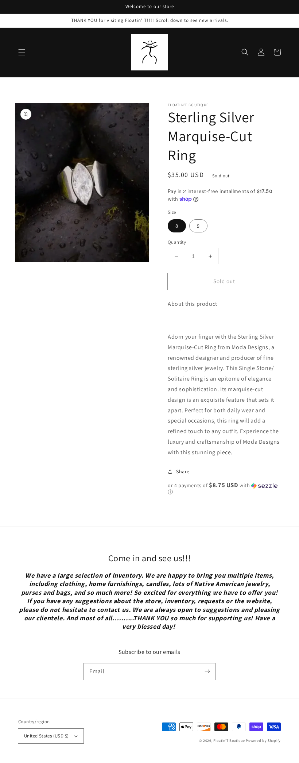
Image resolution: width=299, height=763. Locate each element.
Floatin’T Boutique (229, 740)
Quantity (177, 242)
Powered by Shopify (263, 740)
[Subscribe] (207, 671)
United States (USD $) (46, 736)
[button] (22, 52)
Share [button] (183, 471)
